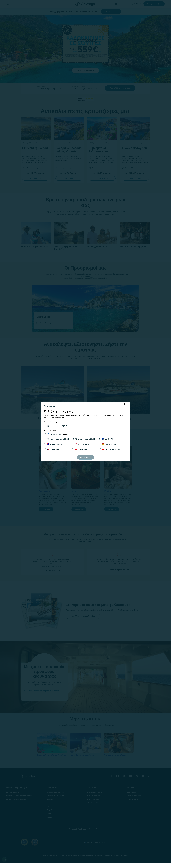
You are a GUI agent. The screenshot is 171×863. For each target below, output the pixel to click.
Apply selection (85, 457)
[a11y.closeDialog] (125, 404)
